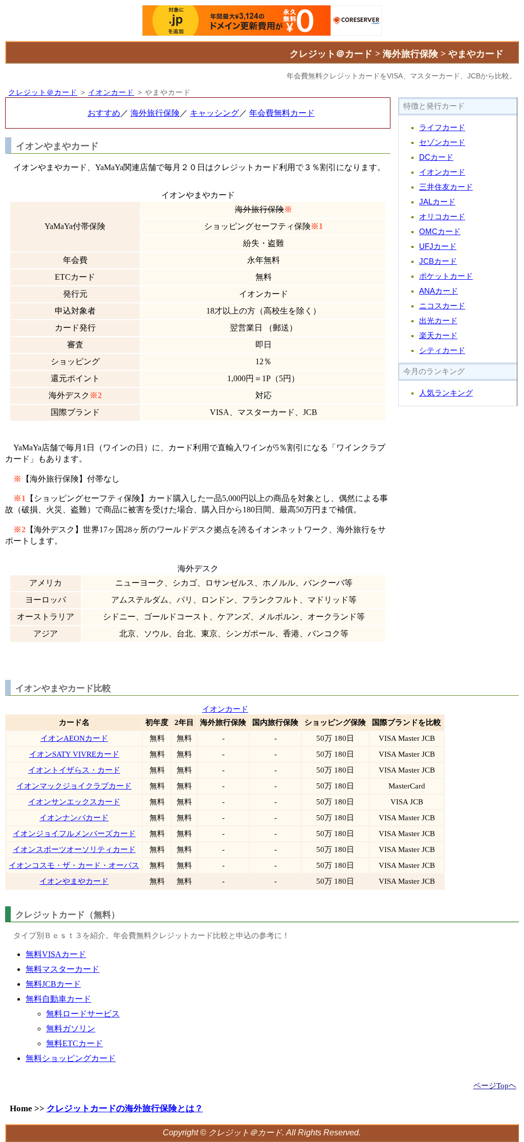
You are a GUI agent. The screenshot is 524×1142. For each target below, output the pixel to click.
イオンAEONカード (74, 738)
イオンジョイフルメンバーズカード (74, 833)
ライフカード (442, 127)
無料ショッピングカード (71, 1058)
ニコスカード (442, 306)
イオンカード (111, 92)
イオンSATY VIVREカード (74, 754)
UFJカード (437, 246)
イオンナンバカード (73, 818)
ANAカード (438, 291)
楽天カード (438, 335)
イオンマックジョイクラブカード (74, 786)
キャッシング (214, 113)
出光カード (438, 321)
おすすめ (104, 113)
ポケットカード (446, 276)
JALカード (437, 202)
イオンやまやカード (73, 881)
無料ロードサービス (83, 1013)
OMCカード (440, 231)
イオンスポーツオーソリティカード (74, 849)
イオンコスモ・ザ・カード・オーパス (74, 865)
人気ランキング (446, 393)
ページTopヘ (494, 1085)
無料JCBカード (53, 984)
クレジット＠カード (42, 92)
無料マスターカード (62, 969)
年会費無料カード (282, 113)
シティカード (442, 350)
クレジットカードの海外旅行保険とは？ (125, 1108)
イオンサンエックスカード (74, 802)
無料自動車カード (58, 998)
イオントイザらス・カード (74, 770)
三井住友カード (446, 187)
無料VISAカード (56, 954)
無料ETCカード (74, 1043)
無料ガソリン (70, 1028)
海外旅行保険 (155, 113)
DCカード (436, 157)
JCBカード (438, 261)
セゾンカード (442, 142)
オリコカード (442, 217)
